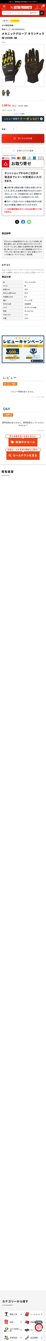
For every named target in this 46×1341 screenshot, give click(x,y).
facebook (23, 222)
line (29, 222)
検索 (42, 13)
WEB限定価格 (15, 20)
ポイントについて (14, 110)
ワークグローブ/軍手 (29, 272)
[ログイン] (37, 7)
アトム (3, 42)
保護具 (9, 272)
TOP (3, 270)
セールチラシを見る (22, 453)
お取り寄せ (6, 20)
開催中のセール (23, 440)
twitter (17, 222)
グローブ (17, 272)
